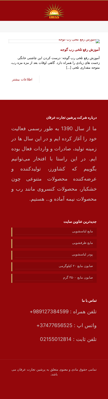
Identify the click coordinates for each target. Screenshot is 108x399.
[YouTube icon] (51, 381)
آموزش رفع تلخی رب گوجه (80, 49)
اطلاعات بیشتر (22, 79)
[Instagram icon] (41, 381)
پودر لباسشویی (82, 254)
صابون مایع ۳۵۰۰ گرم (78, 277)
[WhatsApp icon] (62, 381)
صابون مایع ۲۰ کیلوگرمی (76, 266)
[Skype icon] (67, 381)
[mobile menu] (9, 10)
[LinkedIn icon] (46, 381)
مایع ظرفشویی (82, 243)
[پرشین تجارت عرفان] (54, 10)
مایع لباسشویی (82, 231)
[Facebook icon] (57, 381)
